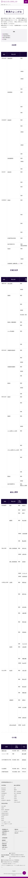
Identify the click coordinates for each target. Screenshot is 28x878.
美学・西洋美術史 (13, 561)
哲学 (10, 505)
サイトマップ (4, 842)
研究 (4, 4)
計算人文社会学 (12, 725)
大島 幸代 (24, 554)
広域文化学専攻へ (7, 35)
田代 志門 (24, 679)
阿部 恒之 (24, 582)
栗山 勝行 (24, 540)
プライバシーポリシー (19, 831)
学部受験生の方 (5, 829)
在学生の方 (4, 834)
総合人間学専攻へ (7, 37)
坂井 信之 (24, 594)
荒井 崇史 (24, 621)
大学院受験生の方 (5, 831)
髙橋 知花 (24, 692)
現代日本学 (10, 58)
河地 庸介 (24, 632)
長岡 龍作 (24, 759)
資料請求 (4, 840)
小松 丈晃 (24, 670)
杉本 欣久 (24, 548)
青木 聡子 (24, 686)
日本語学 (9, 120)
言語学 (10, 646)
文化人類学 (10, 283)
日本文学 (9, 172)
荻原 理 (23, 505)
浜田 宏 (23, 700)
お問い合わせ (4, 847)
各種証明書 (4, 845)
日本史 (9, 200)
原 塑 (23, 513)
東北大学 (16, 832)
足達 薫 (23, 561)
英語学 (9, 416)
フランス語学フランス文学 (13, 449)
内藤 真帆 (24, 658)
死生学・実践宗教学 (12, 322)
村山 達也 (24, 520)
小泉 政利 (24, 646)
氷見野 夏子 (24, 576)
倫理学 (10, 520)
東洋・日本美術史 (13, 548)
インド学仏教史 (11, 331)
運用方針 (16, 829)
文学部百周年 (4, 837)
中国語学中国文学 (11, 350)
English (14, 871)
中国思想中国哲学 (11, 366)
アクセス (4, 849)
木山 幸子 (24, 663)
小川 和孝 (24, 707)
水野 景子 (24, 717)
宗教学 (9, 295)
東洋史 (9, 383)
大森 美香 (24, 613)
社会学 (10, 670)
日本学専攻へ (6, 34)
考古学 (9, 248)
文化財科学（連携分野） (13, 263)
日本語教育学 (10, 158)
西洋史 (9, 476)
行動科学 (11, 700)
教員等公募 (4, 843)
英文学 (9, 396)
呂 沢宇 (23, 725)
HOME (2, 4)
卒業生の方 (4, 832)
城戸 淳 (23, 510)
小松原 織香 (24, 533)
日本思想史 (10, 92)
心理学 (10, 582)
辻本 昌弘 (24, 607)
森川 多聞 (24, 753)
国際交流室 (4, 750)
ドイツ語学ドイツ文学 (12, 430)
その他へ (5, 39)
